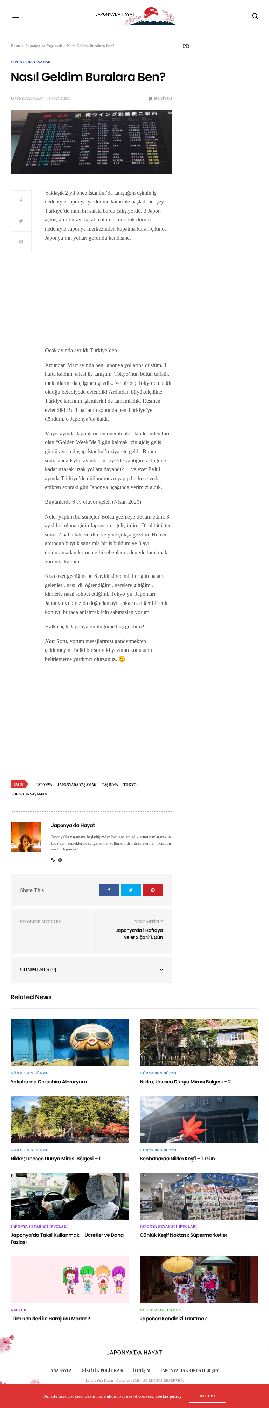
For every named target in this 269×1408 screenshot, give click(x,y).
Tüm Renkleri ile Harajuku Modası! (50, 1318)
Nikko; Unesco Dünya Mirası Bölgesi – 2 (185, 1081)
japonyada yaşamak (77, 785)
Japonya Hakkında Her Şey (189, 1370)
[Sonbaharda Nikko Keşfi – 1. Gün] (199, 1119)
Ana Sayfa (61, 1370)
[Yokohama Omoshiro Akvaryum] (70, 1042)
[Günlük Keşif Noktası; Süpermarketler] (199, 1196)
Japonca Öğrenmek (160, 1310)
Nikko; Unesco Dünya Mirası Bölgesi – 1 (56, 1158)
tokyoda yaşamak (29, 794)
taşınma (110, 785)
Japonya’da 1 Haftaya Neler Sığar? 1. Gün (139, 934)
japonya (44, 785)
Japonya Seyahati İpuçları (39, 1226)
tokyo (130, 785)
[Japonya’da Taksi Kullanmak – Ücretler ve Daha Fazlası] (70, 1196)
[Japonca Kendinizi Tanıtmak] (199, 1279)
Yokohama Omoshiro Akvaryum (49, 1081)
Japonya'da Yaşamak (31, 62)
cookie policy (169, 1396)
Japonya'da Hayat (27, 98)
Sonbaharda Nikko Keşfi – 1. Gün (177, 1158)
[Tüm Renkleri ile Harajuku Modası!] (70, 1279)
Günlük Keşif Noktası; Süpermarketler (183, 1235)
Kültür (18, 1310)
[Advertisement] (108, 297)
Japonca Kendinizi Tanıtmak (173, 1318)
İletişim (141, 1370)
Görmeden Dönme (29, 1073)
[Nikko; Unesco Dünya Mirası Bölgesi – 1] (70, 1119)
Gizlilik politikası (102, 1370)
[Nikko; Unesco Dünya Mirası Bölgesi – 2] (199, 1042)
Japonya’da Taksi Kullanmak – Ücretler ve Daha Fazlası (67, 1239)
